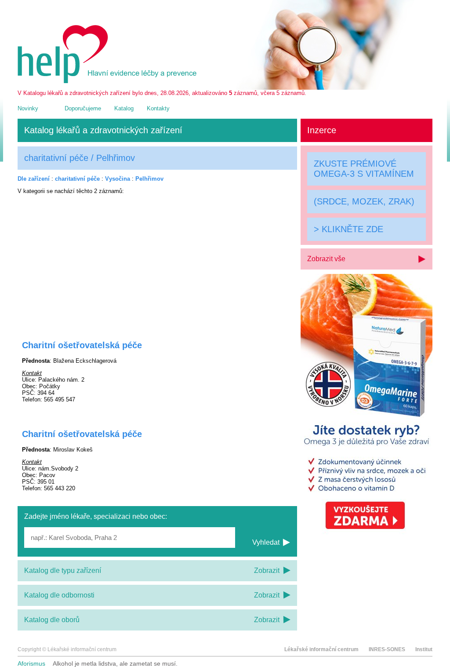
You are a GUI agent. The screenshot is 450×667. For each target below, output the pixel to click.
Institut (423, 649)
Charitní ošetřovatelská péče (82, 345)
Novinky (28, 108)
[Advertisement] (157, 261)
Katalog (124, 108)
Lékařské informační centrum (321, 649)
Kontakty (158, 108)
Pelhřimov (149, 178)
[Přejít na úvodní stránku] (109, 81)
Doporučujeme (83, 108)
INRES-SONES (387, 649)
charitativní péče (77, 178)
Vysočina (117, 178)
